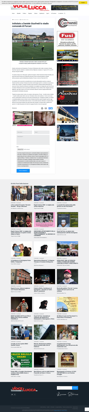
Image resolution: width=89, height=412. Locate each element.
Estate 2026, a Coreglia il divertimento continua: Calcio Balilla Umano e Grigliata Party (21, 373)
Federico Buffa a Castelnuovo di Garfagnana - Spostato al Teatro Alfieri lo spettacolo (43, 289)
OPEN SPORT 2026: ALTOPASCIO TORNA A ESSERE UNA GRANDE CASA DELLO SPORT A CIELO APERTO (67, 262)
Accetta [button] (83, 2)
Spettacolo (41, 13)
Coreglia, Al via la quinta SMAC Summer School (19, 344)
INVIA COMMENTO (23, 170)
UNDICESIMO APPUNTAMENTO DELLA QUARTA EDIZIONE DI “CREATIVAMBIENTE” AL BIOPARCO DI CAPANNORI (44, 233)
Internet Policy (75, 407)
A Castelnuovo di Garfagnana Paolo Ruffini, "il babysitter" (21, 261)
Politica (24, 13)
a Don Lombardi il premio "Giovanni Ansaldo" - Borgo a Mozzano (20, 205)
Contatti (48, 407)
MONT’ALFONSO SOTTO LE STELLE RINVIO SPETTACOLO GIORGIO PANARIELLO (21, 317)
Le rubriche (60, 13)
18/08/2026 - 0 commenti (62, 341)
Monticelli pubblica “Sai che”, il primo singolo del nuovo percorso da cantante (67, 289)
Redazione (14, 108)
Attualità (19, 13)
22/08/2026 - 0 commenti (62, 229)
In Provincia (53, 13)
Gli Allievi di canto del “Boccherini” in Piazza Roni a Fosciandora (67, 316)
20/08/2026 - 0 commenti (62, 258)
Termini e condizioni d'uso (67, 407)
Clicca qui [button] (49, 3)
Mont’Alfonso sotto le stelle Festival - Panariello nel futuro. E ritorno (44, 372)
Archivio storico (64, 410)
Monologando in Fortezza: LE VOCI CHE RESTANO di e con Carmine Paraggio (66, 373)
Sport (47, 13)
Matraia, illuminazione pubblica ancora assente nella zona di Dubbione (42, 345)
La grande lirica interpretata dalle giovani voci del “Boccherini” (66, 205)
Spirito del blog (43, 407)
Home (13, 13)
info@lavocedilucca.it (57, 410)
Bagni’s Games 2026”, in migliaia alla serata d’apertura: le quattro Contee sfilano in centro (21, 232)
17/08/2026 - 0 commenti (62, 369)
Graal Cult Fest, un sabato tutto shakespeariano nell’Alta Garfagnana (67, 232)
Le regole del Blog (58, 407)
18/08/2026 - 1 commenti (39, 341)
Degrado (30, 13)
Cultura (35, 13)
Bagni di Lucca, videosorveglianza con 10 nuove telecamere (20, 289)
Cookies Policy (75, 408)
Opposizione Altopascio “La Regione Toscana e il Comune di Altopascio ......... (44, 262)
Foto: (18, 147)
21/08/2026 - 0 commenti (16, 258)
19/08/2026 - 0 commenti (62, 314)
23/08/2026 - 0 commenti (16, 202)
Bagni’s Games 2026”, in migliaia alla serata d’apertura (44, 205)
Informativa (52, 407)
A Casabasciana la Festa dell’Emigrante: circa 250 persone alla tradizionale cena (67, 345)
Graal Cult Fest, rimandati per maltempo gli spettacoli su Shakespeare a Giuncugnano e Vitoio (44, 317)
